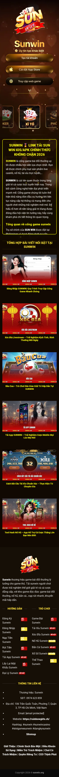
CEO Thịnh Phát (48, 754)
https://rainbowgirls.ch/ (36, 719)
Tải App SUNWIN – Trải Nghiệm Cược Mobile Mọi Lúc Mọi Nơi (29, 436)
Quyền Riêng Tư (28, 754)
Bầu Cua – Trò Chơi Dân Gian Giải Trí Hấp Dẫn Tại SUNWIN (30, 387)
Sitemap (31, 734)
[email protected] (35, 713)
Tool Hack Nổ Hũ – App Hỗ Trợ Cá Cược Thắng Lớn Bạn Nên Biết (29, 534)
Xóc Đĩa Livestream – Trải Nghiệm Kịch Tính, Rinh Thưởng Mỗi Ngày (29, 339)
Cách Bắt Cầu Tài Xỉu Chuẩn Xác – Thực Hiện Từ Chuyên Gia (29, 485)
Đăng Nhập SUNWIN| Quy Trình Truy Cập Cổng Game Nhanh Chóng (29, 290)
